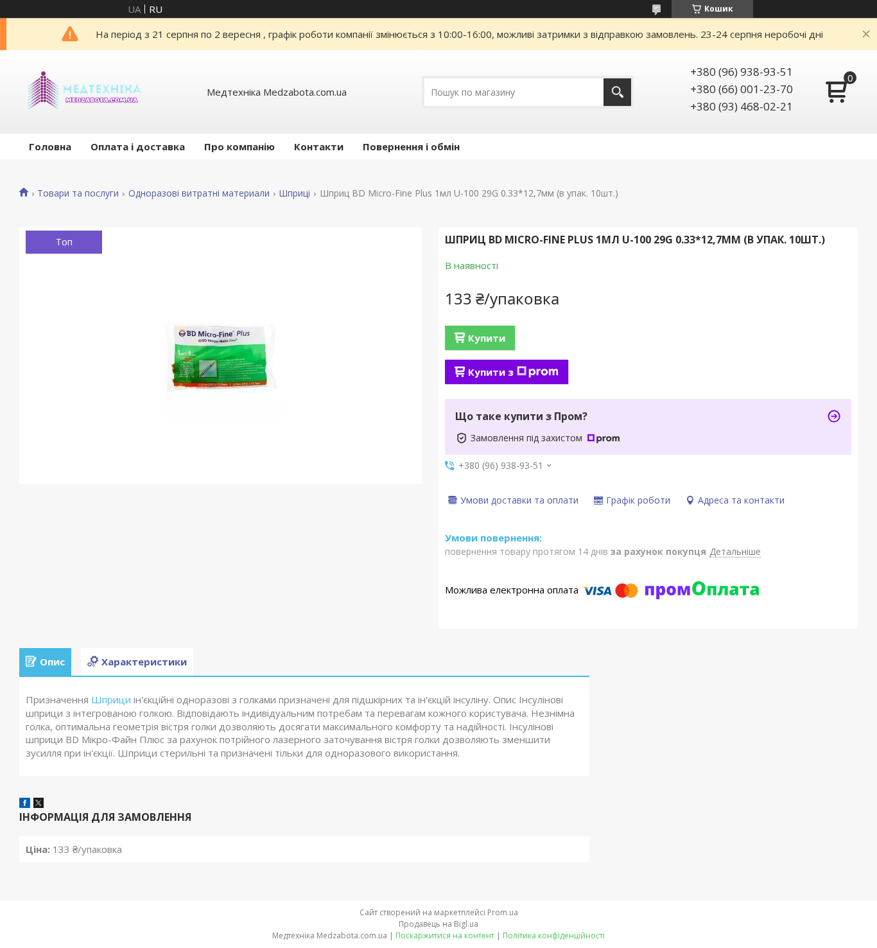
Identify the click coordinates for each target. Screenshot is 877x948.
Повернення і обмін (411, 146)
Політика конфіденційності (554, 935)
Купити (486, 337)
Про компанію (239, 146)
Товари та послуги (78, 193)
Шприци (111, 699)
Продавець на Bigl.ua (438, 923)
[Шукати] (617, 92)
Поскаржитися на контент (444, 935)
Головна (50, 146)
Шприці (294, 193)
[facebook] (24, 804)
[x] (38, 804)
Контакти (318, 146)
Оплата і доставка (138, 146)
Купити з (491, 371)
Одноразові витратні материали (199, 193)
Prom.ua (502, 912)
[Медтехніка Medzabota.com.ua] (83, 92)
